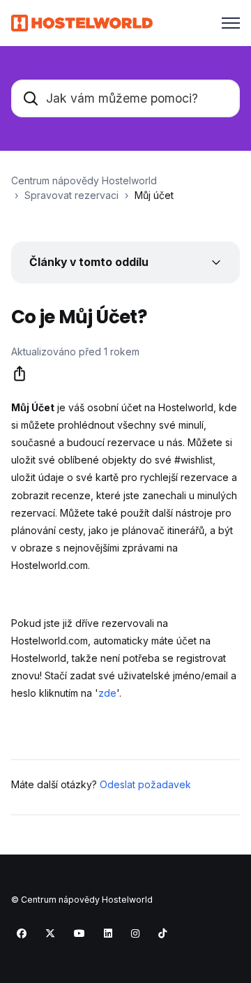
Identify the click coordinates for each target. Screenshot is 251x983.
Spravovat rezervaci (71, 195)
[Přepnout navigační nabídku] (230, 23)
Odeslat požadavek (145, 784)
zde (107, 693)
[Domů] (82, 23)
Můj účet (154, 195)
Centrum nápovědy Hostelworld (84, 180)
